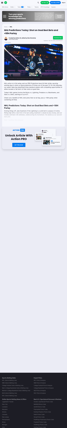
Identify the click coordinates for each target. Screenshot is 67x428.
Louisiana (4, 407)
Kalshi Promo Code (39, 414)
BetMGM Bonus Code (40, 404)
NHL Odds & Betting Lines (9, 395)
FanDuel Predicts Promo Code (42, 412)
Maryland (4, 409)
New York (5, 404)
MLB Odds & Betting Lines (9, 393)
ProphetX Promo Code (40, 422)
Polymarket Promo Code (41, 409)
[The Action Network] (5, 2)
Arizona (4, 412)
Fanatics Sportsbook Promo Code (43, 401)
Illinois (3, 422)
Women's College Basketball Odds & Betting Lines (16, 390)
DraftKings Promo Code (40, 424)
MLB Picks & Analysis (40, 390)
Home (6, 27)
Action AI (18, 38)
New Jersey (5, 417)
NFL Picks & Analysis (40, 380)
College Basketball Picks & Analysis (44, 388)
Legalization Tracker (7, 401)
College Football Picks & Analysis (43, 385)
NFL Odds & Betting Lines (9, 380)
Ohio (3, 427)
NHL (11, 27)
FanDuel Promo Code (40, 427)
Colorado (4, 414)
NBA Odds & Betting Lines (9, 383)
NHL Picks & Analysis (40, 393)
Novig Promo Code (39, 417)
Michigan (4, 424)
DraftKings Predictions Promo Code (44, 419)
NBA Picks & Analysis (40, 383)
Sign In (63, 2)
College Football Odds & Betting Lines (12, 385)
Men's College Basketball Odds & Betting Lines (15, 388)
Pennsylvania (6, 419)
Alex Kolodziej (31, 38)
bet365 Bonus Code (39, 407)
